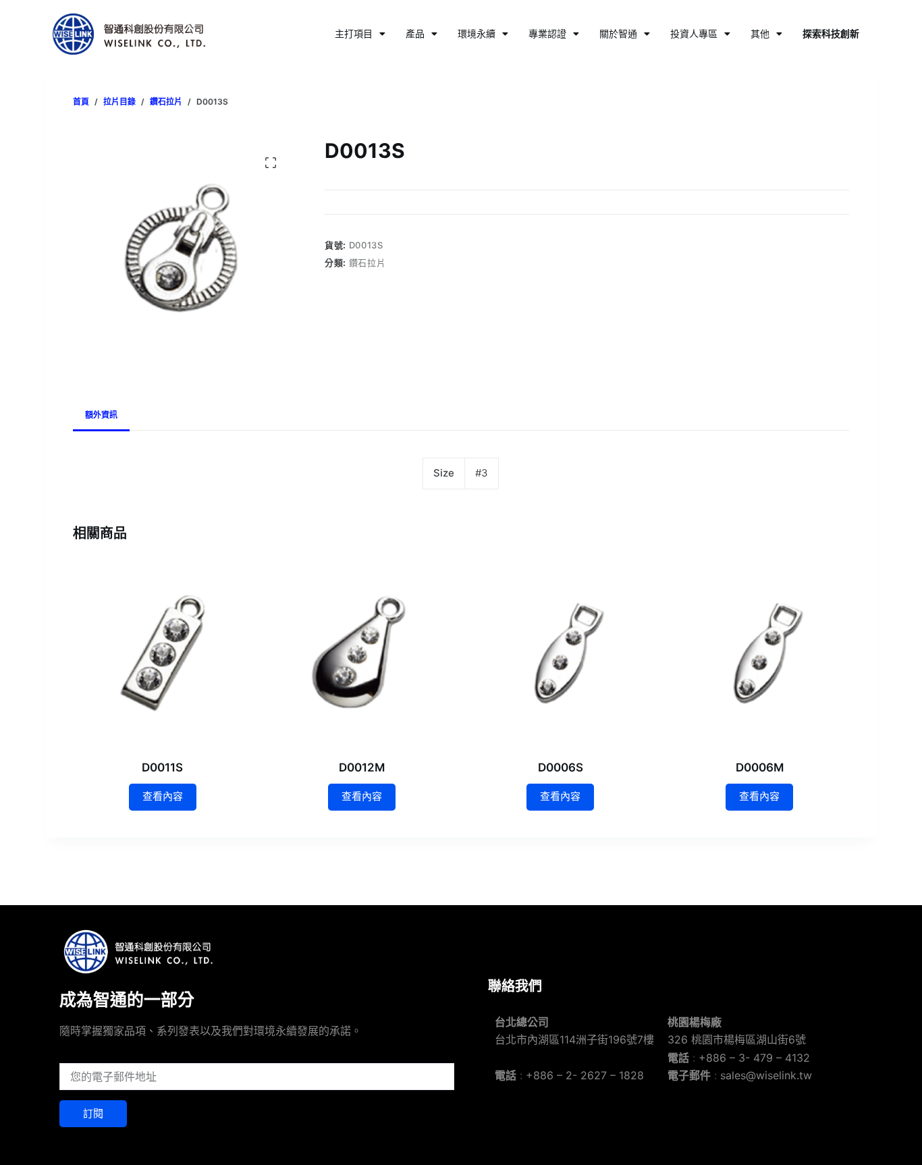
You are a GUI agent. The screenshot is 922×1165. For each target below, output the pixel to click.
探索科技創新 (831, 33)
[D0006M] (759, 653)
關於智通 (618, 33)
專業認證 (547, 33)
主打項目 (354, 33)
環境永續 (476, 33)
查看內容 (162, 796)
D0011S (162, 767)
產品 (415, 33)
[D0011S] (162, 653)
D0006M (760, 767)
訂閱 (93, 1113)
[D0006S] (560, 653)
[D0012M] (361, 653)
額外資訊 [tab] (101, 415)
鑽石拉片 (367, 262)
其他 (760, 33)
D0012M (362, 767)
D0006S (560, 767)
